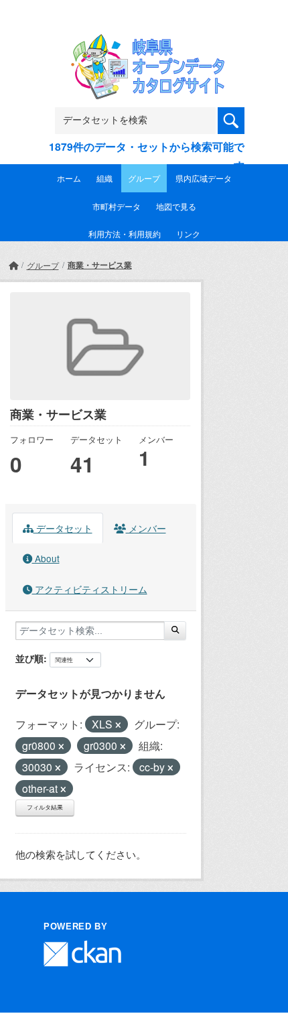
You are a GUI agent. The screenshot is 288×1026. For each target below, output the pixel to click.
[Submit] (175, 630)
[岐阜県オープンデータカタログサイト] (144, 43)
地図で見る (176, 206)
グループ (144, 178)
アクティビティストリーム (89, 589)
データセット (62, 528)
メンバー (146, 528)
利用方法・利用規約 (124, 233)
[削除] (118, 725)
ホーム (69, 178)
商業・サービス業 (100, 265)
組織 (104, 178)
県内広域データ (203, 178)
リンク (188, 233)
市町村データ (116, 206)
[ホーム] (13, 265)
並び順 (29, 658)
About (46, 558)
